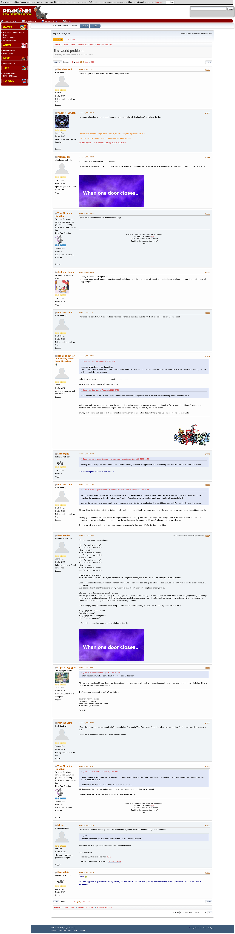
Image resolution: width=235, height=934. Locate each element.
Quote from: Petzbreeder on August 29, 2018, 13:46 (102, 673)
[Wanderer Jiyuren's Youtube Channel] (56, 145)
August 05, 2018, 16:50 (86, 69)
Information (8, 21)
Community (49, 21)
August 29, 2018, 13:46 (86, 535)
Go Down (57, 62)
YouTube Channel (114, 861)
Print (209, 62)
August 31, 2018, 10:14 (86, 825)
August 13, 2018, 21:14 (86, 356)
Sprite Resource (9, 63)
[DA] (56, 261)
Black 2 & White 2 (9, 38)
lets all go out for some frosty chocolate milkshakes (65, 359)
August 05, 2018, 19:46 (86, 113)
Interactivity (29, 21)
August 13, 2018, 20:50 (86, 312)
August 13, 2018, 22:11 (86, 453)
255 (86, 62)
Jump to (176, 912)
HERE (109, 857)
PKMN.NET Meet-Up (10, 76)
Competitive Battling (9, 40)
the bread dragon (66, 272)
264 (92, 62)
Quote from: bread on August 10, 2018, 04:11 (99, 361)
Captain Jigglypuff (66, 667)
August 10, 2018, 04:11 (86, 272)
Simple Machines (69, 928)
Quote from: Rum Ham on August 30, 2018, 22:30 (101, 772)
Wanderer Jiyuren (66, 113)
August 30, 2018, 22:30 (86, 723)
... (75, 62)
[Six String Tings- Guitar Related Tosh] (56, 861)
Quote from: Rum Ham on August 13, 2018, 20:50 (101, 390)
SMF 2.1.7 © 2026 (57, 928)
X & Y (5, 35)
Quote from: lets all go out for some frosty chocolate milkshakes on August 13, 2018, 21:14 (116, 459)
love (152, 237)
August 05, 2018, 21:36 (86, 213)
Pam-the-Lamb (64, 69)
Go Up (55, 901)
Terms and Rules (201, 928)
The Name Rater (9, 73)
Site (67, 21)
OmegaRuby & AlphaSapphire (14, 32)
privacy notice (159, 2)
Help (192, 928)
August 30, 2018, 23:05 (86, 766)
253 (77, 62)
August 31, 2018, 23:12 (86, 872)
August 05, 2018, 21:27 (86, 157)
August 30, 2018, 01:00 (86, 667)
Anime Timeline (8, 53)
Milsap (60, 825)
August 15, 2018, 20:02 (86, 484)
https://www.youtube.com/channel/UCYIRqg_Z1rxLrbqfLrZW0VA (102, 143)
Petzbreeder (63, 157)
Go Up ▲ (211, 928)
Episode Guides (9, 50)
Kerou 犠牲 (63, 454)
